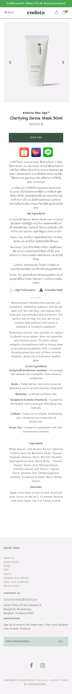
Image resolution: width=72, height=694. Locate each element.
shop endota (11, 562)
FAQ (6, 570)
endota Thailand (37, 680)
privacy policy (12, 586)
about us (9, 558)
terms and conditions (16, 582)
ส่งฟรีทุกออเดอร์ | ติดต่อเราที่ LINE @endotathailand (36, 3)
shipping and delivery (16, 578)
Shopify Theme (59, 680)
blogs (7, 566)
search (8, 574)
